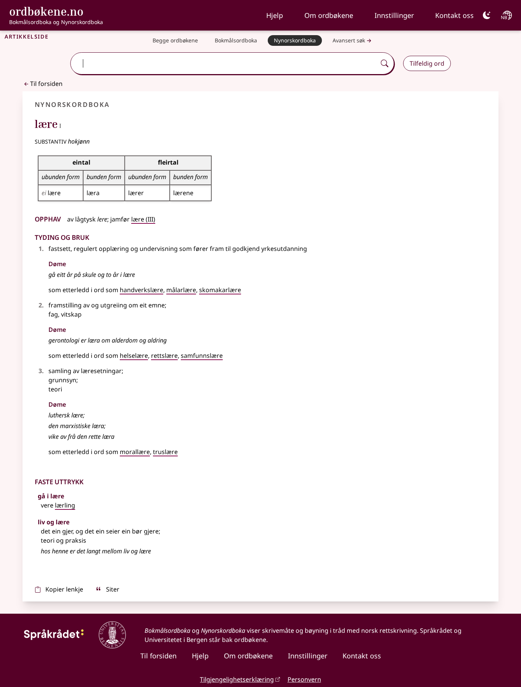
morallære (135, 452)
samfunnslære (202, 355)
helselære (134, 355)
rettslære (164, 355)
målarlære (181, 290)
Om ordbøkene (328, 15)
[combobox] (224, 63)
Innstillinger (394, 15)
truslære (165, 452)
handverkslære (141, 290)
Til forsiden (46, 83)
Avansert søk (349, 40)
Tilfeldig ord (427, 63)
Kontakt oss (454, 15)
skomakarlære (220, 290)
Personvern (304, 679)
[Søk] (384, 63)
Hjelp (274, 15)
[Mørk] (486, 15)
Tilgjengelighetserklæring (237, 679)
